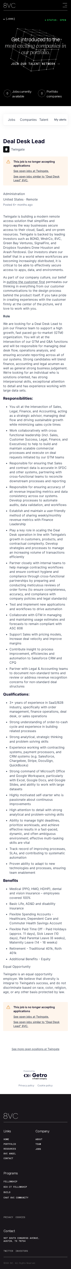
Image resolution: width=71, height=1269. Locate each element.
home (6, 1139)
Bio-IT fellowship (15, 1187)
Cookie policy (45, 1085)
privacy (8, 1217)
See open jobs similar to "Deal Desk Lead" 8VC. (36, 178)
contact (8, 1158)
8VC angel (10, 1153)
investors (22, 1251)
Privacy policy (26, 1085)
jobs (11, 120)
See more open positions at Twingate (35, 1049)
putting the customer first (26, 282)
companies (28, 120)
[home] (9, 5)
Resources (10, 1149)
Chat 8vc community (16, 1197)
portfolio (10, 1144)
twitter (8, 1251)
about (39, 1139)
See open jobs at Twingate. (31, 171)
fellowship (10, 1181)
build (7, 1192)
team (38, 1144)
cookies (20, 1217)
